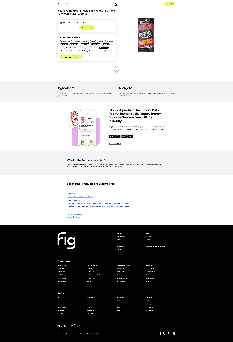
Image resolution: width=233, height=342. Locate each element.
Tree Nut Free (83, 50)
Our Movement (121, 242)
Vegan (91, 50)
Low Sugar (149, 304)
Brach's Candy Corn (75, 200)
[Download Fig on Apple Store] (63, 325)
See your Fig (169, 3)
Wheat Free (108, 50)
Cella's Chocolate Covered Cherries (80, 197)
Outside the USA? (115, 144)
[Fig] (115, 3)
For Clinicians (120, 246)
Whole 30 (90, 313)
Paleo (62, 47)
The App (158, 3)
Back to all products (73, 217)
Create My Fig (120, 236)
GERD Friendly (150, 268)
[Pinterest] (174, 333)
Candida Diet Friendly (123, 265)
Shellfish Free (65, 50)
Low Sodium (120, 304)
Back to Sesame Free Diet (75, 214)
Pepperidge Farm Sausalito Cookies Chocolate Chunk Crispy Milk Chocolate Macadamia (99, 206)
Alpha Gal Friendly (66, 41)
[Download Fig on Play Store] (76, 325)
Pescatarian (80, 47)
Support (148, 239)
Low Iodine (61, 274)
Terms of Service (71, 333)
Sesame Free (104, 47)
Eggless (93, 41)
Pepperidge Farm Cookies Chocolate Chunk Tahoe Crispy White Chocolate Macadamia (98, 203)
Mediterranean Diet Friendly (95, 274)
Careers (118, 249)
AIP (58, 297)
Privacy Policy (81, 333)
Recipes (118, 239)
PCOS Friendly (62, 278)
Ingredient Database (93, 333)
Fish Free (100, 41)
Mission (148, 242)
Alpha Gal (90, 297)
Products (149, 236)
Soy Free (73, 50)
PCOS (118, 307)
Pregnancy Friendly (91, 47)
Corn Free (77, 41)
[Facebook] (160, 333)
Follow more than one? (71, 57)
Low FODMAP (85, 44)
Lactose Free (74, 44)
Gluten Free (64, 44)
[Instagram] (164, 333)
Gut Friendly (120, 300)
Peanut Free (70, 47)
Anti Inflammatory (92, 265)
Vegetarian (99, 50)
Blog (147, 233)
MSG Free (106, 44)
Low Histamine (95, 44)
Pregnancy (61, 310)
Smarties (71, 193)
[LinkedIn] (169, 333)
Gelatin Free (109, 41)
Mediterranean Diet (64, 307)
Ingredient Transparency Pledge (155, 246)
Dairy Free (85, 41)
